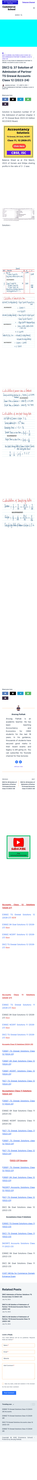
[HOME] (3, 53)
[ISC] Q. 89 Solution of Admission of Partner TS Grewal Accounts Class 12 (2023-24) (16, 1307)
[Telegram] (20, 99)
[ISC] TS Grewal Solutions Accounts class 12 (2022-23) (17, 1423)
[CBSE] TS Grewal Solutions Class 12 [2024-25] (17, 1430)
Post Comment (9, 1393)
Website (6, 1358)
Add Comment (9, 1365)
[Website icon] (16, 762)
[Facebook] (5, 99)
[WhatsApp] (28, 99)
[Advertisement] (18, 189)
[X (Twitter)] (13, 99)
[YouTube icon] (20, 762)
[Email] (5, 104)
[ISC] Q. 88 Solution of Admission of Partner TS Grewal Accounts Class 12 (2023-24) (16, 1319)
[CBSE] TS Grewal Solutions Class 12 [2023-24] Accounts (17, 1410)
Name (6, 1345)
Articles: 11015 (18, 766)
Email (6, 1352)
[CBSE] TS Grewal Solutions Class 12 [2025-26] (17, 1417)
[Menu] (34, 8)
